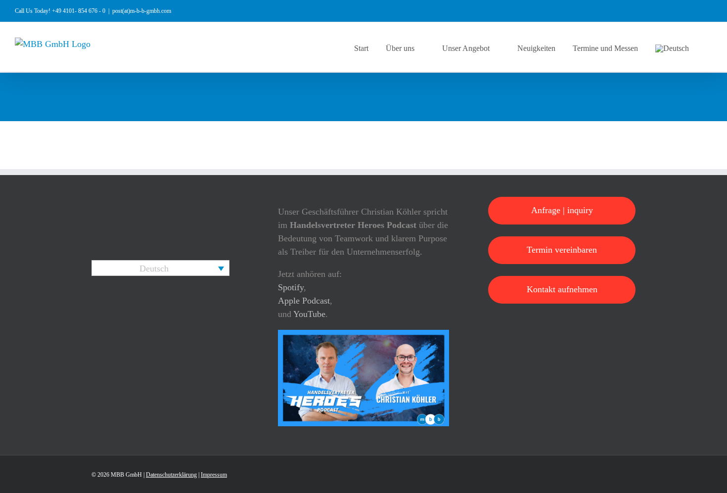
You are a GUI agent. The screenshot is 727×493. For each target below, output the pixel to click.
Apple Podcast (304, 301)
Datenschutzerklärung (171, 474)
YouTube (309, 314)
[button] (709, 47)
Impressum (214, 474)
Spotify (291, 287)
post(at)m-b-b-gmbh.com (141, 10)
